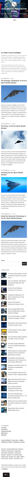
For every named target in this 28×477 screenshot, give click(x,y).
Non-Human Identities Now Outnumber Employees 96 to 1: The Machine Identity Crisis (17, 396)
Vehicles (11, 458)
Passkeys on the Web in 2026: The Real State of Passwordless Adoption (17, 367)
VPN (22, 458)
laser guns (11, 456)
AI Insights (3, 427)
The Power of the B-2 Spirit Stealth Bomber (13, 127)
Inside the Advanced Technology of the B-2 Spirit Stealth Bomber (13, 217)
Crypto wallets (4, 452)
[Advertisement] (14, 37)
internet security (4, 456)
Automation (3, 449)
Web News (3, 435)
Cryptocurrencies (10, 450)
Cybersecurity (18, 452)
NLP (15, 456)
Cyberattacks (11, 452)
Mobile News (4, 433)
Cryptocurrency (17, 450)
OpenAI (18, 456)
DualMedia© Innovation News (14, 10)
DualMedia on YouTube (19, 442)
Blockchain (20, 449)
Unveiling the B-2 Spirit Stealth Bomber (12, 173)
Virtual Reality (17, 458)
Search (3, 260)
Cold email (3, 450)
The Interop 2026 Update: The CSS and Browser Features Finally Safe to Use (17, 275)
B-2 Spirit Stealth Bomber (12, 449)
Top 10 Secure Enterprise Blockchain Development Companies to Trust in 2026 (15, 388)
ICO (13, 454)
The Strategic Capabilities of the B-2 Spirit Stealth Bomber (14, 82)
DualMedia (5, 469)
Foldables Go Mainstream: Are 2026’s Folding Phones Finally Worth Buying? (16, 297)
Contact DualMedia (5, 440)
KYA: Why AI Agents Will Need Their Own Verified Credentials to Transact (16, 345)
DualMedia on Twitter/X (6, 442)
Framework (3, 454)
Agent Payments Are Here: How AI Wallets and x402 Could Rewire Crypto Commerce (17, 381)
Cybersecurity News (6, 431)
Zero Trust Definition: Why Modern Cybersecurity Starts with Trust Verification (17, 283)
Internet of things (18, 454)
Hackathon (9, 454)
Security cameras (5, 458)
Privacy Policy (14, 440)
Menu (14, 20)
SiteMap (21, 440)
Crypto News (4, 429)
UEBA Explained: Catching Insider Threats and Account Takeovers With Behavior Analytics (17, 353)
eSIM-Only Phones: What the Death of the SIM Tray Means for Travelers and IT (17, 403)
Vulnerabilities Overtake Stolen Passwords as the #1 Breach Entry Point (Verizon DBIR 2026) (17, 360)
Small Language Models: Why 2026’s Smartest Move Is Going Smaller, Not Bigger (16, 311)
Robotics (22, 456)
